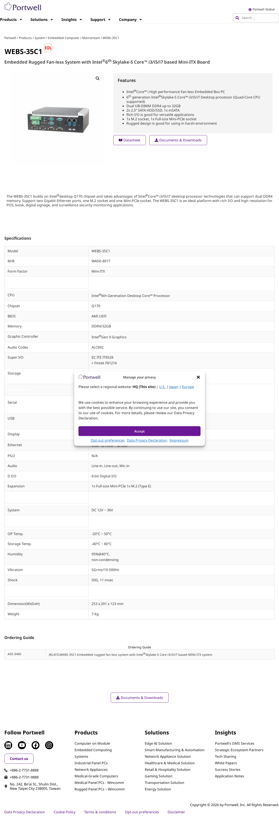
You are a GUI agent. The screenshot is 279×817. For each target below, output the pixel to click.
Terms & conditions (100, 812)
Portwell (10, 38)
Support (97, 19)
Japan (173, 387)
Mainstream (91, 38)
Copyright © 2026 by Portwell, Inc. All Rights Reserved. (234, 804)
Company (128, 19)
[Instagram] (49, 745)
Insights (69, 19)
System (40, 38)
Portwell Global (264, 9)
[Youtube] (22, 745)
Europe (188, 387)
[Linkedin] (8, 745)
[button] (198, 377)
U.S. (162, 387)
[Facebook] (35, 745)
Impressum (179, 440)
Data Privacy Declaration (147, 440)
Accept (139, 431)
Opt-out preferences (108, 440)
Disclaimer (176, 812)
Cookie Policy (64, 812)
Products (25, 38)
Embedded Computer (63, 38)
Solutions (39, 19)
